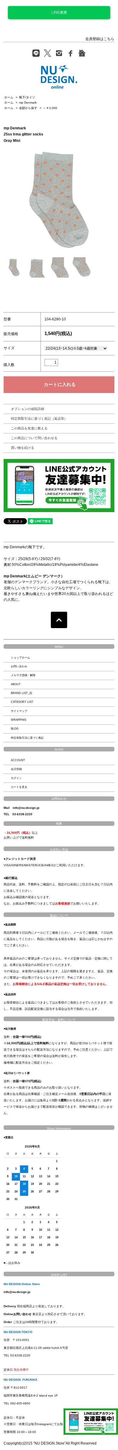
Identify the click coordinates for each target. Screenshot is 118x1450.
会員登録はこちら (99, 39)
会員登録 (16, 769)
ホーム (8, 97)
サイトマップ (19, 711)
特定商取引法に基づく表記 (27, 737)
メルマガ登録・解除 (23, 675)
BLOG (14, 728)
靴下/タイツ (27, 97)
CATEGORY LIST (22, 701)
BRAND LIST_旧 (21, 693)
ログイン (16, 778)
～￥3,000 (50, 108)
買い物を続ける (22, 448)
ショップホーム (20, 657)
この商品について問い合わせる (34, 438)
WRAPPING (18, 719)
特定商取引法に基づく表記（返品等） (39, 418)
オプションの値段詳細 (27, 409)
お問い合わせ (19, 666)
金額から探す (28, 108)
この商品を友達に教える (29, 428)
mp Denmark (28, 102)
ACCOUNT (18, 760)
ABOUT (16, 684)
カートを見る (19, 786)
